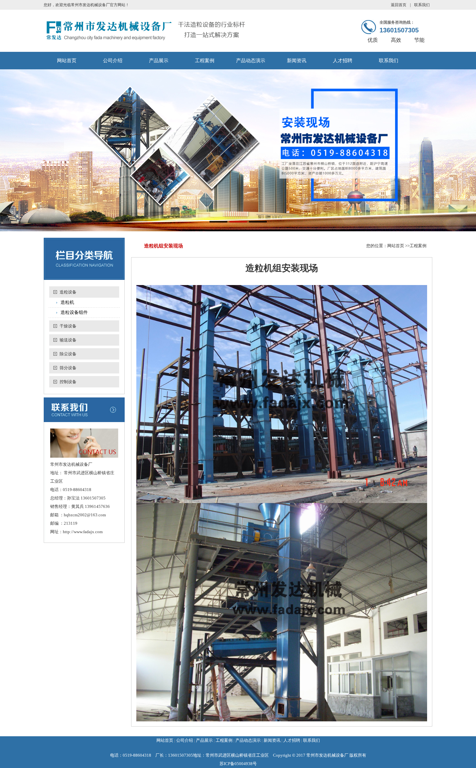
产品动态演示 (250, 60)
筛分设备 (68, 367)
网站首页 (66, 60)
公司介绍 (112, 60)
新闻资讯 (296, 60)
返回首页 (398, 5)
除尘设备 (68, 353)
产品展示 (158, 60)
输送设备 (68, 340)
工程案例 (204, 60)
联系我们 (422, 5)
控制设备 (68, 381)
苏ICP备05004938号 (238, 763)
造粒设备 (68, 292)
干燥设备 (68, 326)
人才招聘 (342, 60)
